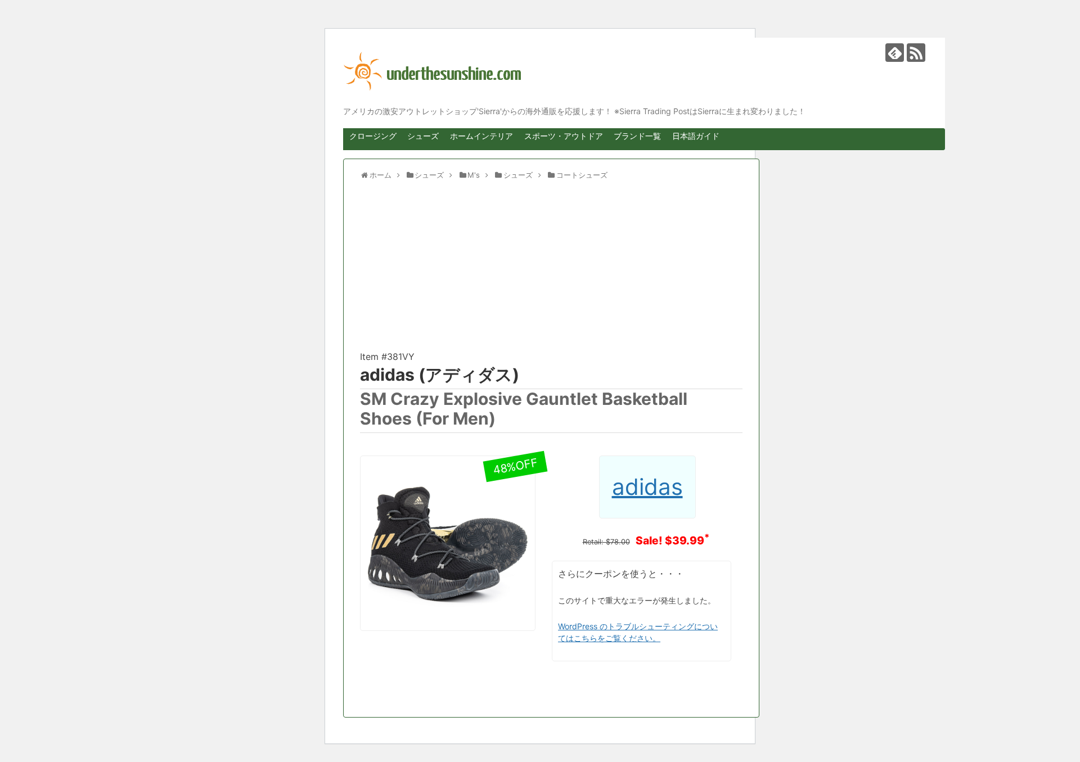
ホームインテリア (481, 136)
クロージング (373, 136)
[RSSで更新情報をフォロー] (916, 52)
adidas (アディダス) (439, 374)
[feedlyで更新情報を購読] (894, 52)
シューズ (423, 136)
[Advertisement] (551, 270)
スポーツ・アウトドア (563, 136)
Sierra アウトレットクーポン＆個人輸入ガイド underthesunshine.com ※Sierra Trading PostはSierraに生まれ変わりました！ (635, 71)
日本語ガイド (695, 136)
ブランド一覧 (637, 136)
